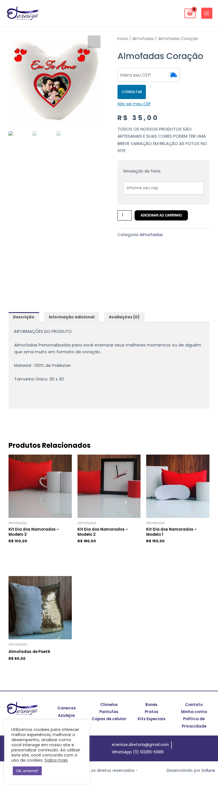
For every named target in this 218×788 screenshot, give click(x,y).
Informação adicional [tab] (72, 317)
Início (123, 38)
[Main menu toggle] (206, 13)
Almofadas (143, 38)
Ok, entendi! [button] (27, 771)
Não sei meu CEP (134, 104)
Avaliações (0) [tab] (124, 317)
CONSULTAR (132, 91)
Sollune (208, 770)
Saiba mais (56, 760)
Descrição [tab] (23, 317)
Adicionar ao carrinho (161, 215)
